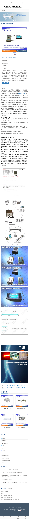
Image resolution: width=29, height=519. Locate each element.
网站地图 (19, 507)
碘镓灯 (3, 450)
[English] (24, 2)
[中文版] (18, 2)
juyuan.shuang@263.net (13, 510)
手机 (11, 518)
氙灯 (3, 445)
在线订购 (6, 82)
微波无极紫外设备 (6, 460)
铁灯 (3, 463)
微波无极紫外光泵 (6, 458)
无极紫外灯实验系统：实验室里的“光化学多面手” (12, 472)
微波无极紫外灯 (5, 455)
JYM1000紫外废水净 (21, 408)
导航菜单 (3, 10)
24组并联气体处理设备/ (7, 408)
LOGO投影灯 (5, 443)
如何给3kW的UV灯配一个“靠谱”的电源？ (10, 469)
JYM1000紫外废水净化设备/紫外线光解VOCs (15, 385)
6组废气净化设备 (21, 427)
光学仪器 (4, 440)
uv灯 (3, 448)
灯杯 (3, 453)
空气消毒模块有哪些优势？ (7, 479)
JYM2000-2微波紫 (7, 427)
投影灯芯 (4, 438)
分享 (4, 518)
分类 (18, 518)
